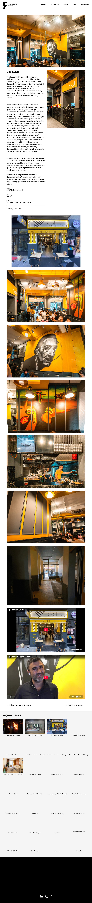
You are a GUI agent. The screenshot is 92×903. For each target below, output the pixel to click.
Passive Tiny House (79, 813)
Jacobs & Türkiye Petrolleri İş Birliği (57, 794)
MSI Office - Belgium (35, 833)
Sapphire (57, 833)
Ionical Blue (57, 851)
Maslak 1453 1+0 (13, 794)
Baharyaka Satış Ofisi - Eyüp (35, 794)
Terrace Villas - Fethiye (13, 755)
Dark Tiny (35, 813)
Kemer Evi (79, 851)
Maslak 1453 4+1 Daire (79, 831)
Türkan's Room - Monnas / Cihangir (79, 755)
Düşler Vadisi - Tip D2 (35, 774)
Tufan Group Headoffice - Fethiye (35, 755)
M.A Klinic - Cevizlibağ (57, 813)
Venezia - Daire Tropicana (79, 794)
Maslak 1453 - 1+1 (79, 774)
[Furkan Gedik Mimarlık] (10, 5)
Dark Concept (35, 851)
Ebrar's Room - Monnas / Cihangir (13, 774)
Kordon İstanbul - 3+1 (57, 774)
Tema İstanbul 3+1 (13, 833)
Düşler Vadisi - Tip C (13, 851)
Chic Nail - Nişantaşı (79, 735)
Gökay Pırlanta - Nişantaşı (35, 735)
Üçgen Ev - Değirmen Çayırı (13, 813)
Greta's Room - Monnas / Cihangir (57, 755)
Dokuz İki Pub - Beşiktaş (13, 735)
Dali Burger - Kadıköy (57, 735)
